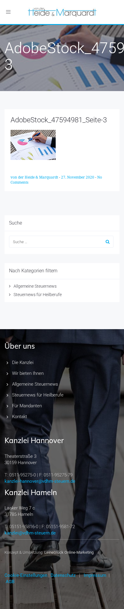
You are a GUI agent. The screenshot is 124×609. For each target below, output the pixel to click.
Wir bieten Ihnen (28, 373)
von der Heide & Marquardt (35, 177)
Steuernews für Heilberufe (38, 294)
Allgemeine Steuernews (35, 286)
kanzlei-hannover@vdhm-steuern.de (40, 481)
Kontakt (19, 416)
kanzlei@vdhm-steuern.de (30, 533)
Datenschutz (63, 575)
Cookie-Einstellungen (26, 575)
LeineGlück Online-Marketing (69, 552)
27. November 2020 (78, 177)
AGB (10, 581)
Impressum (95, 575)
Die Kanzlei (22, 362)
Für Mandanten (27, 406)
